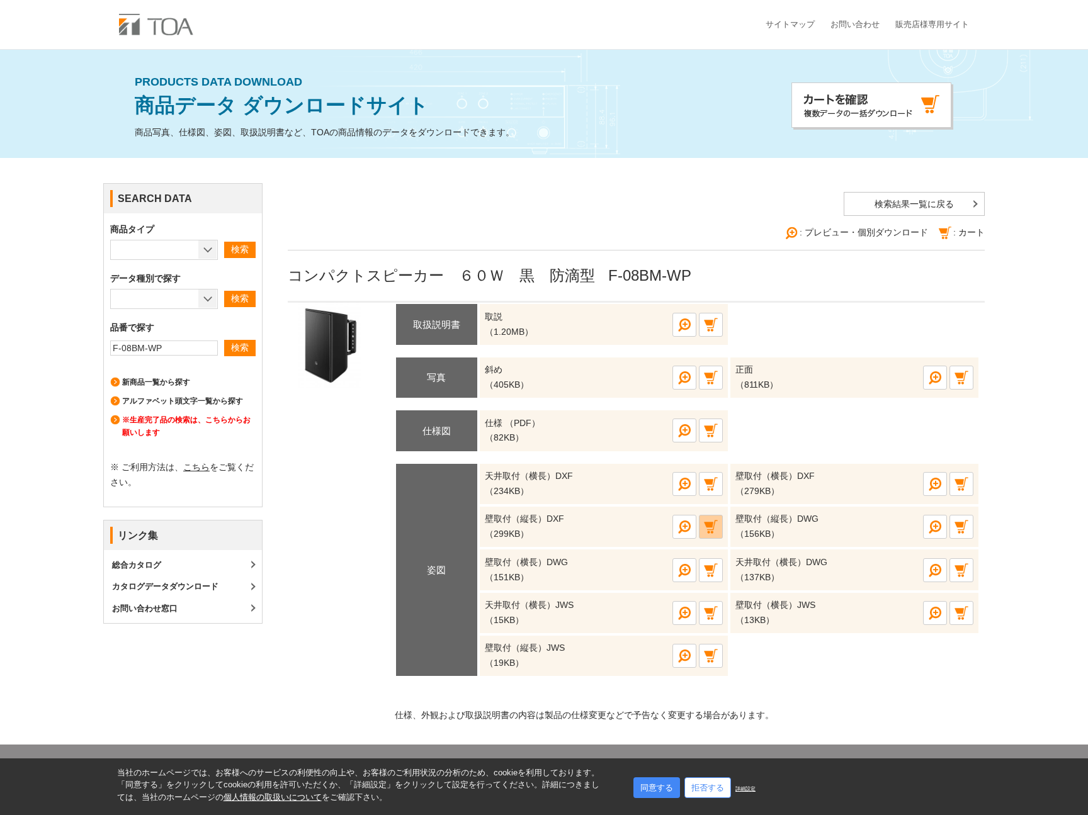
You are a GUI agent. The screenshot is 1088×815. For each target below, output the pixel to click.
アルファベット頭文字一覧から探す (182, 400)
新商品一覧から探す (156, 382)
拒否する (707, 787)
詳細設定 (745, 789)
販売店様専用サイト (932, 24)
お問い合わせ (855, 24)
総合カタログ (136, 565)
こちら (196, 467)
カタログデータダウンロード (165, 586)
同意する (656, 787)
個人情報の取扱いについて (273, 797)
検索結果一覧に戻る (914, 204)
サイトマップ (790, 24)
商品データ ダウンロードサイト (282, 96)
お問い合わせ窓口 (145, 608)
